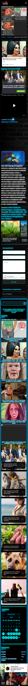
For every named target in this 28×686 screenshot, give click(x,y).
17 (3, 633)
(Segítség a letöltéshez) (9, 122)
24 (3, 637)
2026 (11, 617)
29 (16, 637)
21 (14, 633)
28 (14, 637)
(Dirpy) (6, 120)
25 (6, 637)
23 (19, 633)
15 (16, 630)
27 (11, 637)
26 (8, 637)
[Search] (24, 303)
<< (3, 614)
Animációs (9, 37)
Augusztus (11, 614)
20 (11, 633)
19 (8, 633)
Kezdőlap (3, 37)
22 (16, 633)
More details (21, 91)
